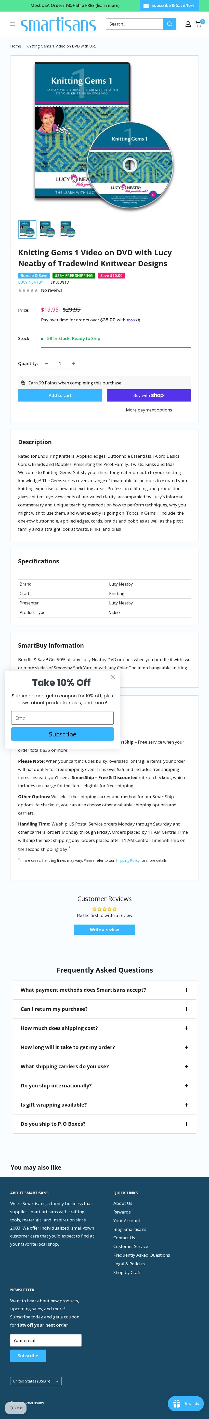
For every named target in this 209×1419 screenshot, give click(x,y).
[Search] (169, 24)
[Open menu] (12, 24)
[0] (198, 24)
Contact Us (124, 1238)
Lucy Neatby (30, 282)
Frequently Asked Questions (141, 1255)
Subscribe (28, 1356)
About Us (122, 1203)
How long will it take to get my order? (68, 1047)
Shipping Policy (127, 860)
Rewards (122, 1212)
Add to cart (60, 395)
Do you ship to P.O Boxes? (53, 1123)
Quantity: (28, 363)
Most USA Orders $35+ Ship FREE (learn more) (75, 5)
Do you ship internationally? (56, 1085)
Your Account (126, 1220)
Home (15, 45)
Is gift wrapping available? (54, 1104)
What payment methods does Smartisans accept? (83, 989)
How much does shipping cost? (59, 1028)
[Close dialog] (113, 677)
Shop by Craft (127, 1272)
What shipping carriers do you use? (65, 1066)
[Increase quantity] (73, 363)
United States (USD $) (31, 1381)
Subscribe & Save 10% (173, 5)
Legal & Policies (129, 1264)
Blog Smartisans (129, 1229)
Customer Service (130, 1246)
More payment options (149, 410)
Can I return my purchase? (54, 1008)
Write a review (104, 929)
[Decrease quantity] (46, 363)
